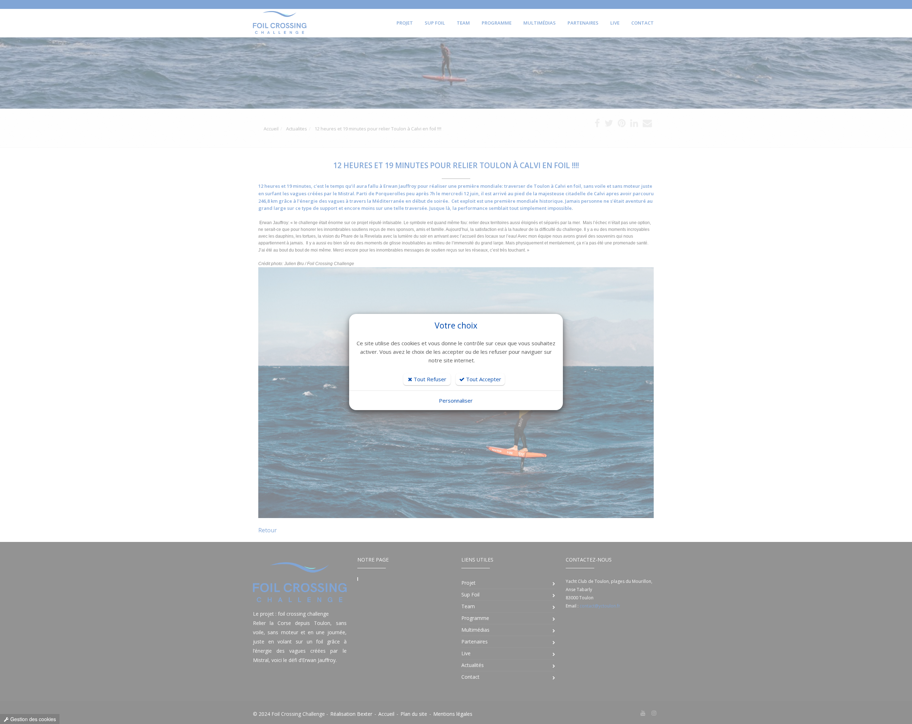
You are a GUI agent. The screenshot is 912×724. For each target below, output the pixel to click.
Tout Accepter (483, 379)
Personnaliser (456, 400)
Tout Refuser (429, 379)
